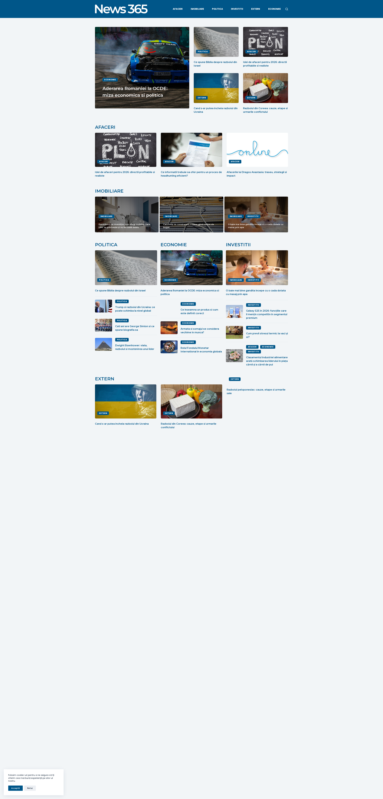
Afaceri (178, 8)
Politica (217, 8)
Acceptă (15, 788)
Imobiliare (197, 8)
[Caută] (286, 9)
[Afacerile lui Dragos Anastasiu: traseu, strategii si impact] (257, 150)
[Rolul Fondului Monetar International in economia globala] (169, 346)
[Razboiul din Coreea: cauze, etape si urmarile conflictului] (265, 88)
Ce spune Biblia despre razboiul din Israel (120, 290)
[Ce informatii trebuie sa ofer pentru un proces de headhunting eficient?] (191, 150)
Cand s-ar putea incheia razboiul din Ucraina (122, 423)
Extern (255, 8)
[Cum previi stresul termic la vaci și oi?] (234, 332)
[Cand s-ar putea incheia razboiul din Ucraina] (216, 88)
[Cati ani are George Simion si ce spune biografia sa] (103, 325)
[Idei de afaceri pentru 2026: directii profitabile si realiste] (265, 42)
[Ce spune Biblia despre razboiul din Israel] (216, 42)
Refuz (30, 788)
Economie (274, 8)
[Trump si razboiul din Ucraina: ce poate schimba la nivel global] (103, 306)
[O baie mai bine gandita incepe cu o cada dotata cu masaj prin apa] (257, 267)
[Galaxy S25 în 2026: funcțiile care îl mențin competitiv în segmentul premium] (234, 311)
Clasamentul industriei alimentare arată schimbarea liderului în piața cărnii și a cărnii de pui (267, 361)
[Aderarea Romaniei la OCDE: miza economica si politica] (192, 267)
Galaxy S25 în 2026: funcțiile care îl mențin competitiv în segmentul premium (266, 314)
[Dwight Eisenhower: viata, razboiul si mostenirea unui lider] (103, 344)
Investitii (237, 8)
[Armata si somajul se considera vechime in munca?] (169, 327)
